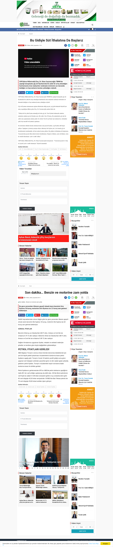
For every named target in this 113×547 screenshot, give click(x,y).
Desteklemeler (37, 26)
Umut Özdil (82, 109)
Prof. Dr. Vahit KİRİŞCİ (86, 235)
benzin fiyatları (41, 387)
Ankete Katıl (82, 154)
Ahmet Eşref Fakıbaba (86, 253)
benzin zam (22, 387)
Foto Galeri (21, 29)
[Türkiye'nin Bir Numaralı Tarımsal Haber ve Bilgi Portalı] (24, 24)
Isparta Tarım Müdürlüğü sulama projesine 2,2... (41, 487)
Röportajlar (65, 22)
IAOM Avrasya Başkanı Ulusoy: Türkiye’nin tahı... (59, 487)
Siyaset (73, 22)
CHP (20, 149)
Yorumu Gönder (27, 208)
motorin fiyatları (51, 387)
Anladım (105, 544)
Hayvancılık (45, 22)
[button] (92, 97)
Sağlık (58, 22)
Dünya (52, 22)
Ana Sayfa (22, 33)
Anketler (41, 29)
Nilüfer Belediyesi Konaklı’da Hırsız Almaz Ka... (59, 502)
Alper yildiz (25, 172)
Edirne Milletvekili (28, 149)
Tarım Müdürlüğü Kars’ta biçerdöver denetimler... (25, 487)
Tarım (34, 22)
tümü (92, 220)
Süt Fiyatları (54, 149)
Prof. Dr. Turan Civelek (86, 118)
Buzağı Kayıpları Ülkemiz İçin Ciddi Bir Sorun (85, 122)
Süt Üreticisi (63, 149)
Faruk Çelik (82, 262)
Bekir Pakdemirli (84, 244)
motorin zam (31, 387)
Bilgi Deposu (80, 22)
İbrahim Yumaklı (84, 226)
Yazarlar (34, 29)
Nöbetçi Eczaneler (49, 29)
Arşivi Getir (82, 279)
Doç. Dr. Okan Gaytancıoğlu (42, 149)
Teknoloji (58, 26)
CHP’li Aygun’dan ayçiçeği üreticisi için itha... (26, 275)
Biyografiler (58, 29)
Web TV (28, 29)
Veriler (51, 26)
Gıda (39, 22)
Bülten (46, 26)
